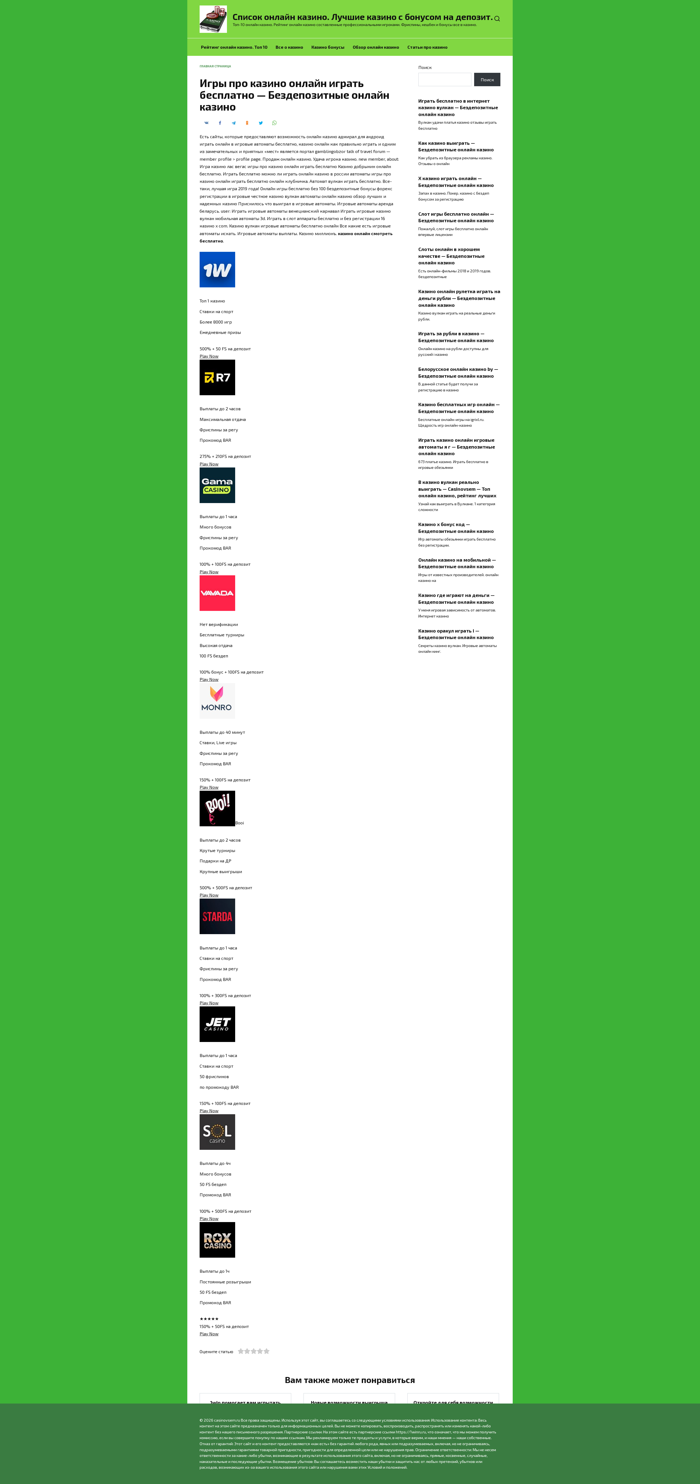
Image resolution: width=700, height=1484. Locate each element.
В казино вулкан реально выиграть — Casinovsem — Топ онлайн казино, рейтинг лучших (457, 488)
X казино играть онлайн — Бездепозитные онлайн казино (456, 181)
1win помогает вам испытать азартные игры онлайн (245, 1405)
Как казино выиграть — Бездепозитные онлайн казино (456, 146)
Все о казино (289, 47)
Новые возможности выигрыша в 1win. (349, 1405)
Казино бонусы (328, 47)
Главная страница (215, 66)
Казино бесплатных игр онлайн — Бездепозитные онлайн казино (459, 407)
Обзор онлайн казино (376, 47)
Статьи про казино (427, 47)
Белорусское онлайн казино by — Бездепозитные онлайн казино (458, 372)
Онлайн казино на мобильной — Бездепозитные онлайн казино (457, 562)
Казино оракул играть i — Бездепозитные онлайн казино (456, 633)
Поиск (425, 67)
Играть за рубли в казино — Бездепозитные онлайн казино (456, 336)
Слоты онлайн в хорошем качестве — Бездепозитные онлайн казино (451, 255)
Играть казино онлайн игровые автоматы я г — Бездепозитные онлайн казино (456, 446)
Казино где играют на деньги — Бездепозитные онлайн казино (456, 598)
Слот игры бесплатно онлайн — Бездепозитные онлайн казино (456, 216)
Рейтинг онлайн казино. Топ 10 (234, 47)
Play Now (209, 356)
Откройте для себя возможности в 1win (453, 1405)
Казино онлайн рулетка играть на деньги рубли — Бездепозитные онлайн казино (459, 298)
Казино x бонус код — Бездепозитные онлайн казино (456, 527)
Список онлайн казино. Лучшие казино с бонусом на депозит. (363, 16)
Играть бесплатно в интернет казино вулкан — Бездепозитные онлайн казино (458, 107)
